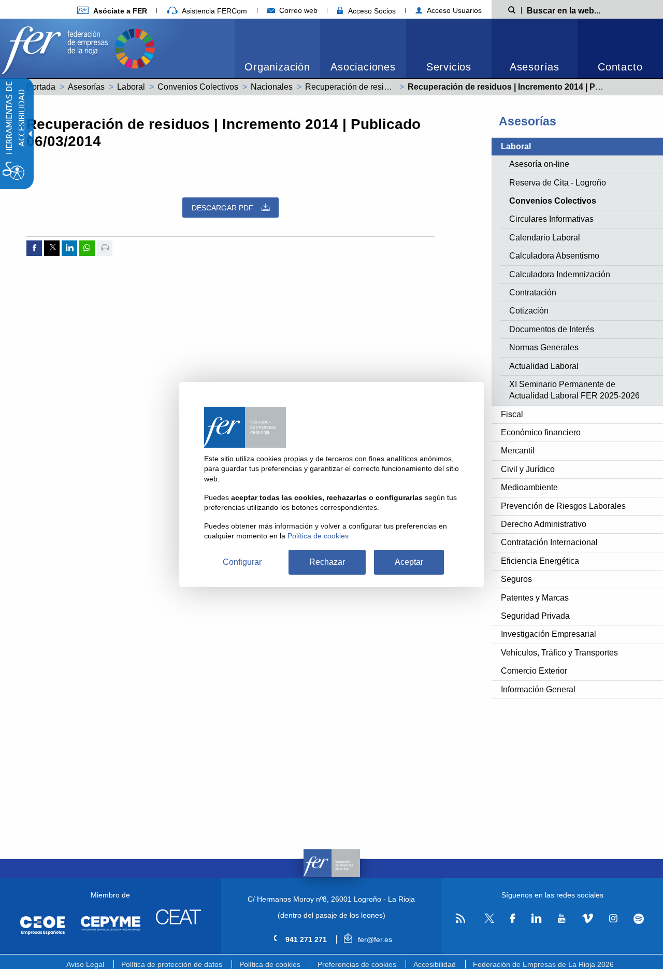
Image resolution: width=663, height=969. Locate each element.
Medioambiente (529, 487)
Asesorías (534, 67)
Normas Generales (544, 347)
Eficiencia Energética (540, 561)
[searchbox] (580, 10)
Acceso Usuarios (453, 10)
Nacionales (272, 86)
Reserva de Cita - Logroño (557, 182)
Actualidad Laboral (544, 366)
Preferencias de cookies (357, 964)
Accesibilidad (434, 964)
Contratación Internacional (549, 542)
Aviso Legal (85, 964)
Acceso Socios (371, 11)
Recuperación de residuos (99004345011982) (389, 86)
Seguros (516, 579)
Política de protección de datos (171, 964)
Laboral (131, 86)
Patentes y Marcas (535, 597)
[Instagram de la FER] (613, 919)
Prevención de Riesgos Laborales (563, 506)
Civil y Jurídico (528, 469)
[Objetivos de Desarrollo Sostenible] (134, 47)
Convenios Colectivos (197, 86)
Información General (538, 689)
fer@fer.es (374, 939)
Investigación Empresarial (548, 634)
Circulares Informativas (551, 219)
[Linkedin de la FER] (536, 919)
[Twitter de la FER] (488, 921)
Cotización (529, 310)
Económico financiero (541, 432)
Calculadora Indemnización (559, 274)
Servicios (448, 67)
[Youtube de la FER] (561, 919)
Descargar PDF (222, 208)
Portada (40, 86)
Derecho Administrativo (543, 524)
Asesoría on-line (539, 164)
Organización (277, 67)
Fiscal (512, 414)
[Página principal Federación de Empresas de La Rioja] (57, 47)
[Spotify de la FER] (639, 919)
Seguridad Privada (535, 615)
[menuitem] (112, 11)
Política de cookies (269, 964)
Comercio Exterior (534, 670)
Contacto (620, 67)
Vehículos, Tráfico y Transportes (559, 652)
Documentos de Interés (551, 329)
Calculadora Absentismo (554, 255)
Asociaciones (363, 67)
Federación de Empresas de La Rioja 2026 (543, 964)
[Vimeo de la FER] (587, 919)
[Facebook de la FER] (513, 919)
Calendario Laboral (544, 237)
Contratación (532, 292)
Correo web (297, 10)
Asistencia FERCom (213, 11)
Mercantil (518, 450)
